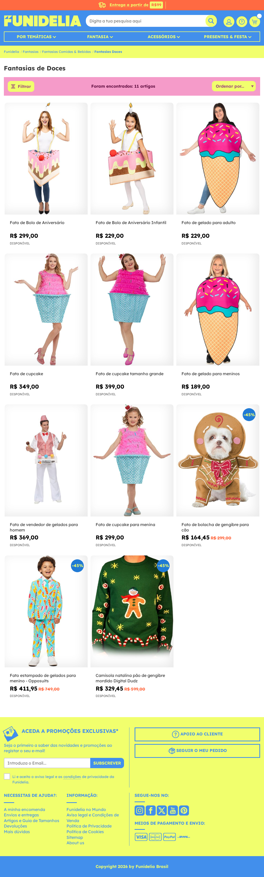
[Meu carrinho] (254, 21)
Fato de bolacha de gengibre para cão (215, 527)
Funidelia (11, 52)
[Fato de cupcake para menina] (132, 460)
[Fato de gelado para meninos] (217, 309)
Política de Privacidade (89, 826)
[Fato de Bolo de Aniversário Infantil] (132, 159)
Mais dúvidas (17, 831)
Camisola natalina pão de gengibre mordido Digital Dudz (130, 678)
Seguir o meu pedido (201, 750)
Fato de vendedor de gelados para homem (44, 527)
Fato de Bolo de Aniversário (37, 222)
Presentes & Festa (225, 37)
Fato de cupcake (26, 373)
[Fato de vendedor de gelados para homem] (46, 460)
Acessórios (162, 37)
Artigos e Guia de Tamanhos (31, 820)
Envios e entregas (21, 814)
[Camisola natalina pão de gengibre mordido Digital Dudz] (132, 611)
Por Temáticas (34, 37)
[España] (140, 811)
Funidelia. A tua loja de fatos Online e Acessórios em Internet (42, 20)
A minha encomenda (24, 809)
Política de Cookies (85, 831)
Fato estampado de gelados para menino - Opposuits (43, 678)
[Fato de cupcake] (46, 309)
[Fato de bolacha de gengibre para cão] (217, 460)
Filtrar (24, 86)
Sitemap (75, 837)
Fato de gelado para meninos (211, 373)
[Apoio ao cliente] (241, 21)
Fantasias (30, 52)
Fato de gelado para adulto (209, 222)
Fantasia (98, 37)
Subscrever (107, 763)
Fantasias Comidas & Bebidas (66, 52)
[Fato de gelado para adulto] (217, 159)
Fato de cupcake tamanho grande (129, 373)
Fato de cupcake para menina (125, 524)
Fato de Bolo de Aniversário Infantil (131, 222)
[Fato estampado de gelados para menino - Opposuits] (46, 611)
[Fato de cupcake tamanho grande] (132, 309)
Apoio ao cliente (201, 733)
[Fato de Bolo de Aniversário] (46, 159)
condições (72, 776)
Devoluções (15, 826)
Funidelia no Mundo (86, 809)
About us (75, 842)
